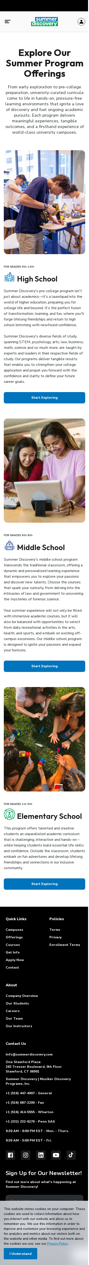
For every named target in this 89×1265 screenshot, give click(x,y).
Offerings (14, 937)
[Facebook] (10, 1155)
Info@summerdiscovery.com (29, 1054)
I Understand (20, 1254)
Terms (54, 929)
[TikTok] (71, 1155)
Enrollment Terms (64, 945)
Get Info (13, 952)
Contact (12, 967)
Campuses (14, 929)
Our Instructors (19, 1026)
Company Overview (22, 996)
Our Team (14, 1018)
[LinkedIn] (41, 1155)
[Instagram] (25, 1155)
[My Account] (81, 22)
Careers (13, 1011)
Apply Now (15, 960)
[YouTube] (56, 1155)
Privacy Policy (57, 1243)
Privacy (55, 937)
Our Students (17, 1003)
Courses (13, 945)
